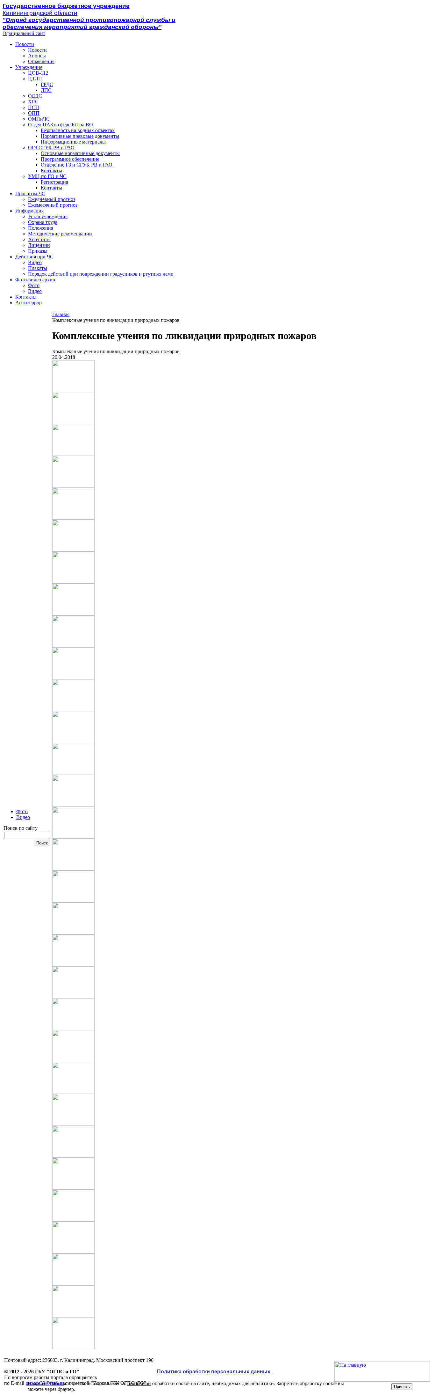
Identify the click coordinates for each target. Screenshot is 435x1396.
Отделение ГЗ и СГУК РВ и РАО (76, 164)
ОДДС (35, 96)
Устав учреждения (48, 216)
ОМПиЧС (39, 119)
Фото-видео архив (35, 279)
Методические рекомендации (60, 233)
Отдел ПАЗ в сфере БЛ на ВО (60, 124)
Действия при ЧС (34, 256)
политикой (139, 1383)
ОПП (33, 113)
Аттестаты (39, 239)
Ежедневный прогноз (51, 199)
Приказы (37, 251)
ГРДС (47, 84)
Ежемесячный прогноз (52, 205)
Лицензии (39, 245)
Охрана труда (42, 222)
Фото (33, 285)
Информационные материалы (73, 142)
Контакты (51, 170)
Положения (40, 228)
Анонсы (37, 55)
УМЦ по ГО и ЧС (47, 176)
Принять (402, 1386)
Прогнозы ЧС (30, 193)
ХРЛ (33, 101)
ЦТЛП (35, 78)
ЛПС (46, 90)
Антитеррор (28, 302)
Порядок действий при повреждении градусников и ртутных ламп (101, 274)
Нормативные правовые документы (80, 136)
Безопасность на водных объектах (78, 130)
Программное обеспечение (70, 159)
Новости (24, 44)
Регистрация (54, 182)
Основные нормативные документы (80, 153)
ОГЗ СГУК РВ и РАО (51, 147)
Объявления (41, 61)
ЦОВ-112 (38, 73)
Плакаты (37, 268)
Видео (35, 262)
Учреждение (28, 67)
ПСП (33, 107)
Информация (29, 210)
